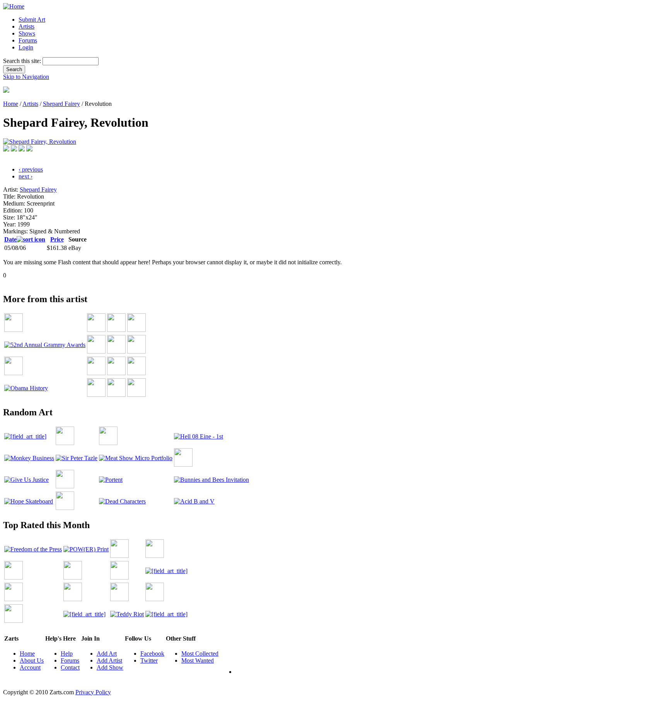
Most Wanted (197, 660)
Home (10, 103)
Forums (28, 40)
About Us (32, 660)
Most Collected (199, 653)
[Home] (13, 6)
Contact (70, 667)
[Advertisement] (144, 282)
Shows (27, 33)
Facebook (152, 653)
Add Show (110, 667)
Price (57, 239)
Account (30, 667)
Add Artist (109, 660)
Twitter (149, 660)
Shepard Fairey (61, 103)
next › (25, 176)
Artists (26, 26)
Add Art (107, 653)
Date (10, 239)
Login (26, 47)
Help (67, 653)
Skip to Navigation (26, 76)
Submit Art (32, 19)
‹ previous (31, 169)
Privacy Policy (93, 692)
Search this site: (23, 61)
